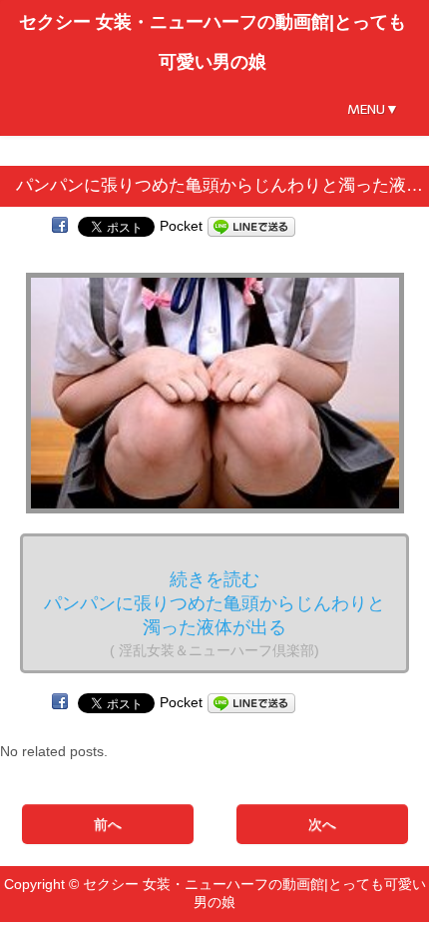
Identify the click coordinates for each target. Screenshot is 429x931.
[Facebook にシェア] (60, 226)
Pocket (181, 226)
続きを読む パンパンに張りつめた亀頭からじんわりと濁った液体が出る (214, 613)
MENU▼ (373, 109)
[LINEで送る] (251, 226)
